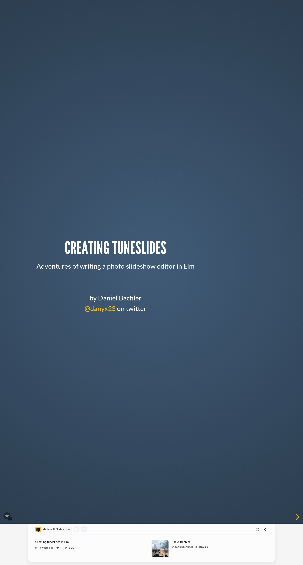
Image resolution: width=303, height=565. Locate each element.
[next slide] (297, 517)
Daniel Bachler (180, 542)
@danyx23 (100, 308)
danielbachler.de (184, 546)
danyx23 (203, 546)
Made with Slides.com (56, 529)
